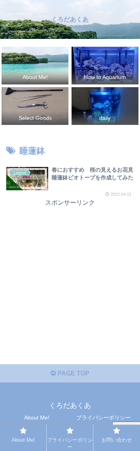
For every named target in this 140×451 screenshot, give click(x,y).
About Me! (36, 417)
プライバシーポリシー (103, 417)
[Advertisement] (70, 257)
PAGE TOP (72, 373)
